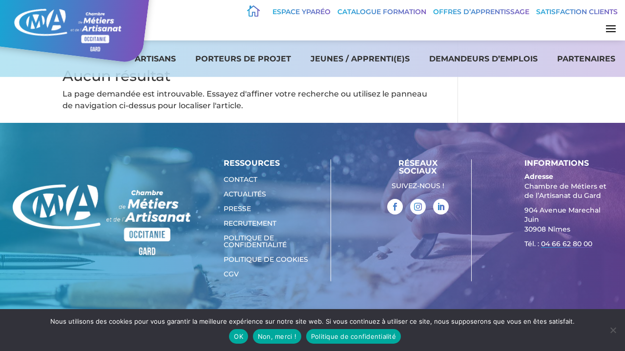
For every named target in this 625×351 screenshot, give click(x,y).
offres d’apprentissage (481, 11)
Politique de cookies (266, 260)
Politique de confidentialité (255, 241)
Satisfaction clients (577, 11)
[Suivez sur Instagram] (418, 206)
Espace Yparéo (301, 11)
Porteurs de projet (243, 58)
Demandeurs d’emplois (483, 58)
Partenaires (586, 58)
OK (238, 336)
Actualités (245, 194)
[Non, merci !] (613, 330)
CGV (231, 274)
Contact (240, 180)
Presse (237, 209)
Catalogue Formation (381, 11)
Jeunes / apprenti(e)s (360, 58)
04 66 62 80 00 (566, 243)
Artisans (155, 58)
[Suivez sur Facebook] (395, 206)
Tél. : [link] (558, 243)
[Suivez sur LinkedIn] (441, 206)
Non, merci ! (277, 336)
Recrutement (250, 224)
